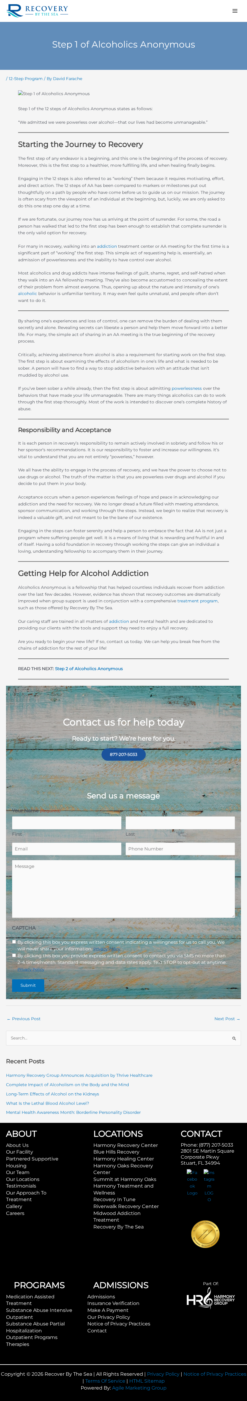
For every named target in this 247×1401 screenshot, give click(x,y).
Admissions (101, 1297)
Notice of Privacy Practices (118, 1324)
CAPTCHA (24, 928)
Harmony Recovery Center (125, 1145)
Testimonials (21, 1186)
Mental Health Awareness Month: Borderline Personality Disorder (73, 1112)
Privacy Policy (163, 1374)
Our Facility (19, 1152)
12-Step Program (26, 78)
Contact (97, 1331)
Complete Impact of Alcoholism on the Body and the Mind (67, 1084)
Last (130, 834)
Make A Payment (108, 1310)
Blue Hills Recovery (116, 1152)
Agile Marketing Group (139, 1388)
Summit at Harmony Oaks (124, 1179)
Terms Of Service (105, 1381)
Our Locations (22, 1179)
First (17, 834)
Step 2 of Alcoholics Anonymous (89, 668)
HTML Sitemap (147, 1381)
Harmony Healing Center (123, 1159)
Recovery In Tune (114, 1199)
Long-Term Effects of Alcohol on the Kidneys (52, 1094)
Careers (15, 1213)
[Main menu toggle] (235, 11)
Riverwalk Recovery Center (126, 1206)
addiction (107, 246)
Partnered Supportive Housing (32, 1162)
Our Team (18, 1172)
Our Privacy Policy (108, 1317)
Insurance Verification (113, 1303)
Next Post (227, 1018)
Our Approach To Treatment (26, 1196)
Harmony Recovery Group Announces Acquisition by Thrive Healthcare (79, 1075)
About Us (17, 1145)
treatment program (197, 600)
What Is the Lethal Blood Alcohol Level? (47, 1103)
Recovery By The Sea (118, 1227)
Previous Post (24, 1018)
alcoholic (27, 293)
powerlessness (187, 388)
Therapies (17, 1344)
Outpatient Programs (32, 1337)
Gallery (14, 1206)
